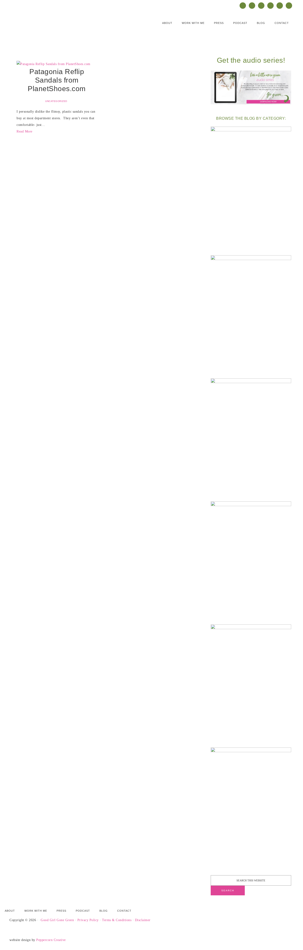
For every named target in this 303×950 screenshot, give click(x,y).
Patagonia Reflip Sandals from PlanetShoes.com (57, 80)
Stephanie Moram (56, 26)
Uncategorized (56, 101)
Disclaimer (143, 920)
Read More (24, 131)
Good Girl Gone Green (57, 920)
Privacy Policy (88, 920)
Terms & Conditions (116, 920)
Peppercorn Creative (51, 940)
